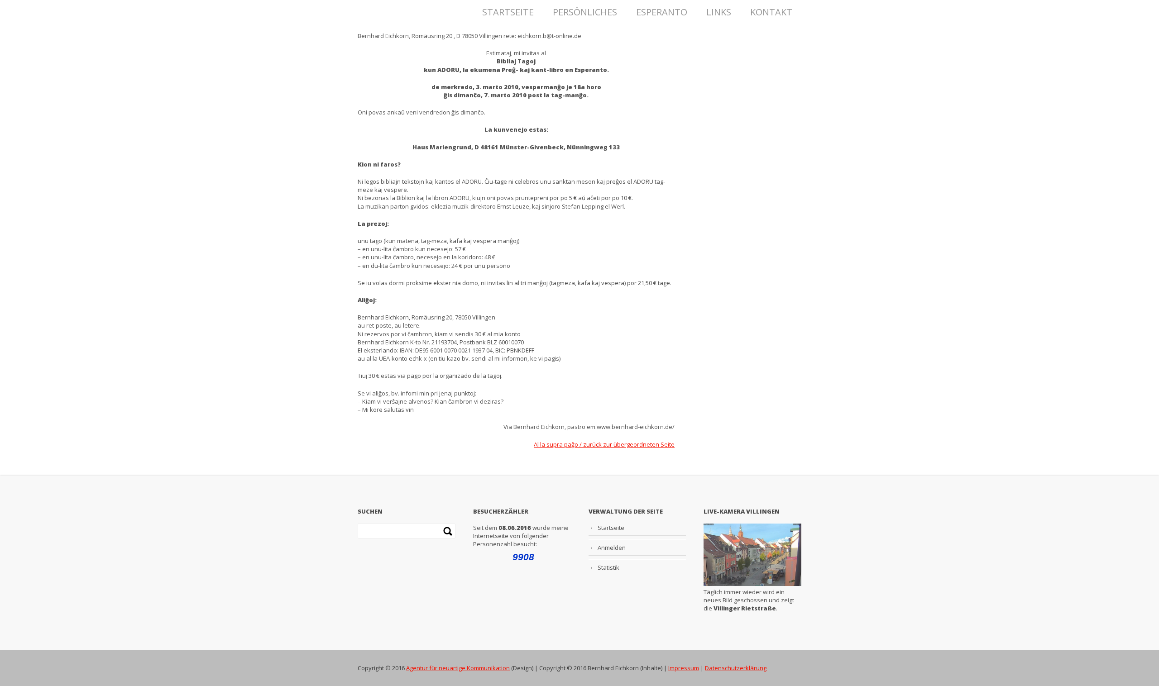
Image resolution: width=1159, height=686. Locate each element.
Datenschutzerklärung (735, 668)
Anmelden (612, 547)
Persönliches (585, 9)
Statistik (608, 567)
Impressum (683, 668)
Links (718, 9)
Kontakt (771, 9)
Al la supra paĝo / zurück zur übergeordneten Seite (604, 444)
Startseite (508, 9)
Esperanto (661, 9)
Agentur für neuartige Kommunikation (458, 668)
